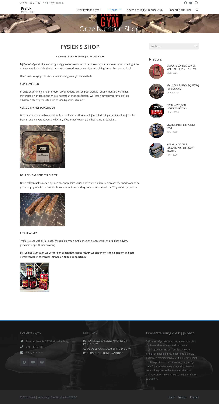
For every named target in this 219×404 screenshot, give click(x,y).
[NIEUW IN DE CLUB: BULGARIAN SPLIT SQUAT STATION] (174, 150)
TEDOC (73, 397)
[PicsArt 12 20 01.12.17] (34, 277)
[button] (197, 9)
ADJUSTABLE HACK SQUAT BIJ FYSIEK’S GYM (107, 348)
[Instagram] (196, 2)
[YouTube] (191, 2)
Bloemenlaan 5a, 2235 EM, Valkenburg (47, 341)
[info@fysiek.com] (23, 352)
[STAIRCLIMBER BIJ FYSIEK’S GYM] (174, 130)
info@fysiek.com (35, 352)
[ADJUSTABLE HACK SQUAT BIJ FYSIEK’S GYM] (174, 91)
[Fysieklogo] (27, 9)
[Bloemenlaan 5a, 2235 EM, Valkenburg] (23, 341)
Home (171, 397)
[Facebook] (185, 2)
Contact (194, 397)
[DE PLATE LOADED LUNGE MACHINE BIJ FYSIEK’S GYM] (174, 71)
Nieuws (182, 397)
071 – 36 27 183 (34, 347)
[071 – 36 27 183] (23, 346)
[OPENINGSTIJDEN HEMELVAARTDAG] (174, 111)
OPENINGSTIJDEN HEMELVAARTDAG (103, 353)
